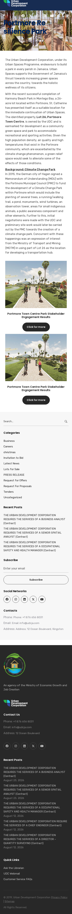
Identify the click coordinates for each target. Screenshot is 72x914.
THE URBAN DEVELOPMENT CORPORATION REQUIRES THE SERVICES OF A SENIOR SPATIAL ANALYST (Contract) (32, 532)
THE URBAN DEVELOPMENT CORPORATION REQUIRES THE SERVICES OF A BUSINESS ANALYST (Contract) (34, 519)
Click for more (36, 327)
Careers (8, 446)
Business (9, 440)
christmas (9, 452)
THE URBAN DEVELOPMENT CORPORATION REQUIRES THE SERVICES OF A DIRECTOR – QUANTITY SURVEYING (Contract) (29, 839)
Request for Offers (15, 480)
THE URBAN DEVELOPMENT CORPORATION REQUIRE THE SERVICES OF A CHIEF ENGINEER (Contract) (35, 823)
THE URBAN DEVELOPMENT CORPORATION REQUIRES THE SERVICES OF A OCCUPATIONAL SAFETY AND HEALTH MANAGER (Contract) (31, 546)
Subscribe (36, 579)
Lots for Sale (11, 469)
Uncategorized (12, 497)
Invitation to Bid (13, 457)
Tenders (8, 491)
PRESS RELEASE (13, 474)
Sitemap (10, 901)
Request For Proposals (17, 486)
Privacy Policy (59, 897)
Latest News (11, 463)
